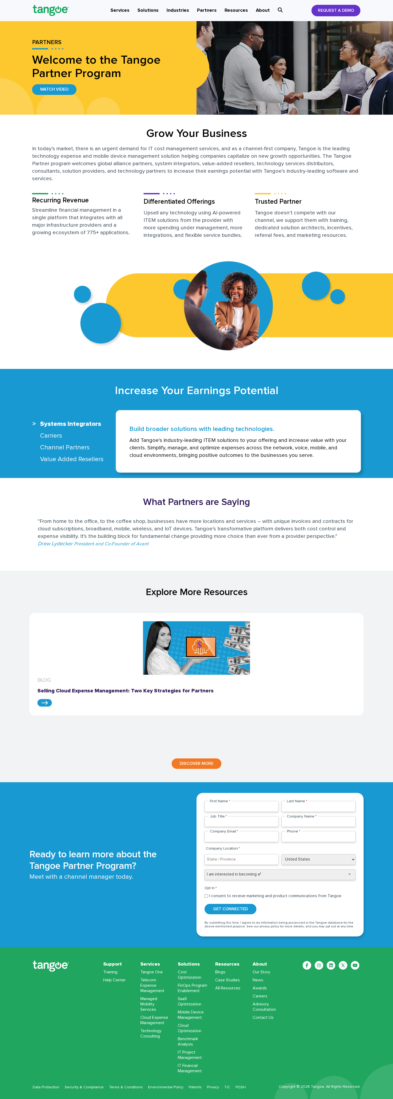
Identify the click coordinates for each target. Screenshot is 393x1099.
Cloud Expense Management (154, 1020)
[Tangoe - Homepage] (57, 10)
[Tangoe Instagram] (319, 965)
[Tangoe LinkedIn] (331, 965)
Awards (260, 988)
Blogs (220, 972)
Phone (293, 831)
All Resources (227, 988)
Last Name (297, 801)
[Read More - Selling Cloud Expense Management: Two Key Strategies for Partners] (44, 703)
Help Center (114, 980)
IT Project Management (190, 1055)
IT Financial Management (190, 1068)
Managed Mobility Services (148, 1004)
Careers (260, 996)
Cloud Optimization (189, 1028)
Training (110, 972)
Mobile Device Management (191, 1015)
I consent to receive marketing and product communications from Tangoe (275, 896)
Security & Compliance (84, 1087)
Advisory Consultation (264, 1007)
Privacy (213, 1087)
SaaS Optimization (189, 1001)
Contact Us (263, 1017)
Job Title (218, 816)
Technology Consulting (150, 1033)
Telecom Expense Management (152, 985)
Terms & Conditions (126, 1087)
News (258, 980)
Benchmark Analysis (188, 1041)
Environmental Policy (165, 1087)
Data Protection (46, 1087)
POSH (241, 1087)
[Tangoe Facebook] (307, 965)
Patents (195, 1087)
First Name (220, 801)
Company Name (302, 816)
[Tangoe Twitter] (343, 965)
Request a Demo (336, 10)
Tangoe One (151, 972)
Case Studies (227, 980)
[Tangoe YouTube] (355, 965)
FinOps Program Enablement (192, 988)
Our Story (261, 972)
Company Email (224, 831)
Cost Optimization (189, 975)
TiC (227, 1087)
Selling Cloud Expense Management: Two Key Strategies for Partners (126, 690)
